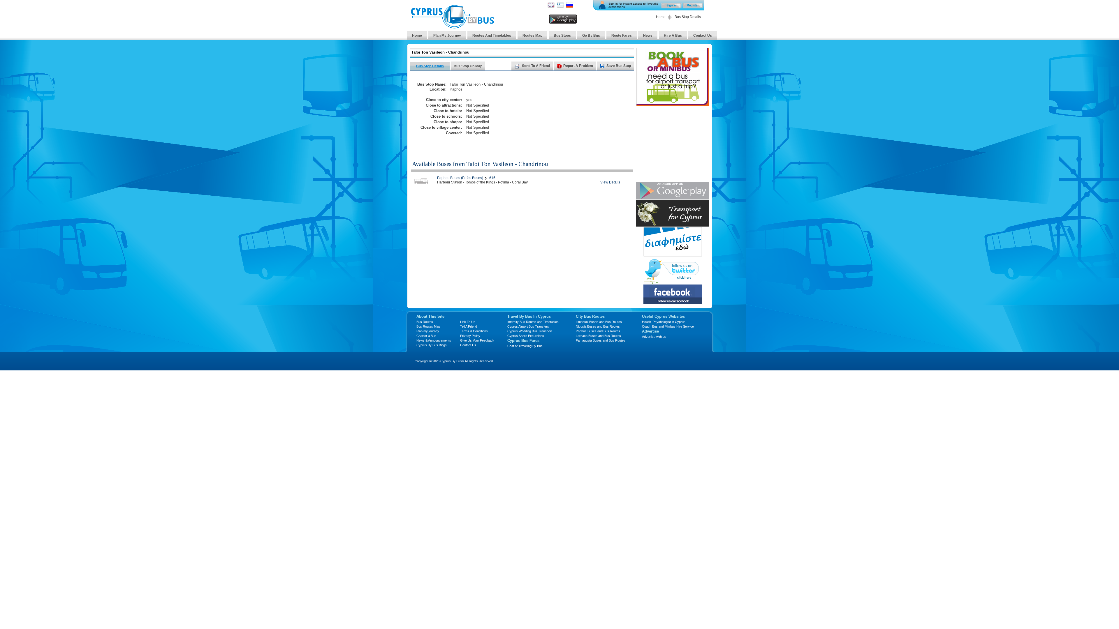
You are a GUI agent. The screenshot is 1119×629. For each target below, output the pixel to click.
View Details (610, 182)
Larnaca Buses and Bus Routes (598, 336)
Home (661, 17)
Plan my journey (427, 331)
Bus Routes (424, 322)
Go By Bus (591, 35)
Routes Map (532, 35)
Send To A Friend (535, 66)
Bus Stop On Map (468, 66)
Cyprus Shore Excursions (525, 336)
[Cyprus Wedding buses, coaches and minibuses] (672, 224)
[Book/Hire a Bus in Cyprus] (672, 104)
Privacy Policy (470, 336)
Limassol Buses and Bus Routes (599, 322)
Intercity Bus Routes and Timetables (533, 322)
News (647, 35)
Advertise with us (654, 336)
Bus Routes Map (428, 326)
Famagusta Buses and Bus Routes (600, 340)
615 (491, 178)
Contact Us (702, 35)
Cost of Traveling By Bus (525, 346)
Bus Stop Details (430, 66)
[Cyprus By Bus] (452, 26)
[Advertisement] (577, 112)
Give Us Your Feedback (477, 340)
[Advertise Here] (672, 254)
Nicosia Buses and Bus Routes (598, 326)
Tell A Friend (468, 326)
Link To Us (467, 322)
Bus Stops (562, 35)
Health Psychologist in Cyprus (663, 322)
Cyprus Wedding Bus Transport (529, 331)
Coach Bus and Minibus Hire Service (668, 326)
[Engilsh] (551, 6)
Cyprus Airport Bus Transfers (528, 326)
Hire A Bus (673, 35)
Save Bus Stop (618, 66)
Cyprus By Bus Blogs (431, 345)
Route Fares (621, 35)
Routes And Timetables (491, 35)
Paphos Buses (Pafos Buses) (460, 178)
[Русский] (569, 6)
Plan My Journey (447, 35)
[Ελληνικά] (560, 6)
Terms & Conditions (474, 331)
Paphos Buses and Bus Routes (598, 331)
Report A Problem (577, 66)
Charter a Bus (426, 336)
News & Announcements (433, 340)
